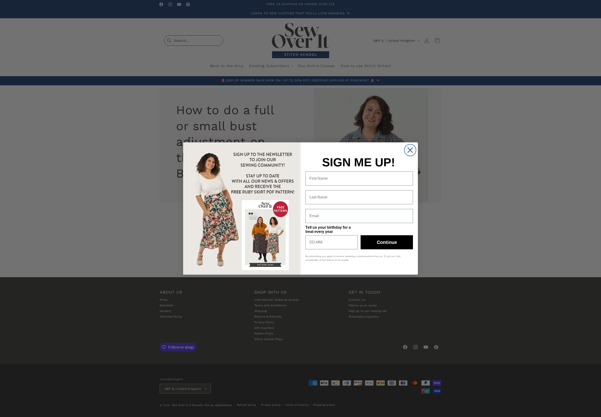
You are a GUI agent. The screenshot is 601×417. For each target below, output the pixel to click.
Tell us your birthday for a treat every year (328, 229)
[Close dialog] (410, 150)
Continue (387, 242)
